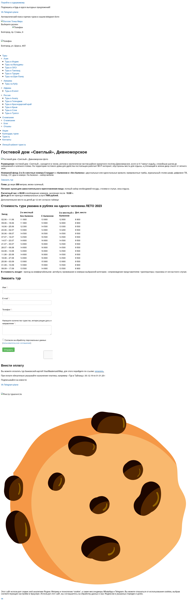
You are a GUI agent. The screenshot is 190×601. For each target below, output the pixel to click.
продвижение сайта (22, 405)
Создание (5, 405)
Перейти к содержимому (13, 2)
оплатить (99, 371)
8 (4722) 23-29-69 (9, 50)
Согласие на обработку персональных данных (23, 400)
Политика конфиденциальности (16, 398)
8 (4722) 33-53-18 (9, 36)
